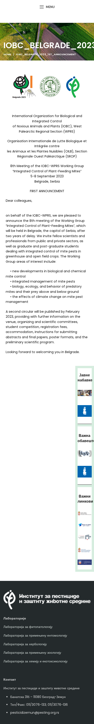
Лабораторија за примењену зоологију (32, 652)
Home (7, 54)
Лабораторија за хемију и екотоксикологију (35, 661)
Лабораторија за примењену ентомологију (35, 635)
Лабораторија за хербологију (25, 644)
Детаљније (84, 471)
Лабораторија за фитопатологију (27, 626)
